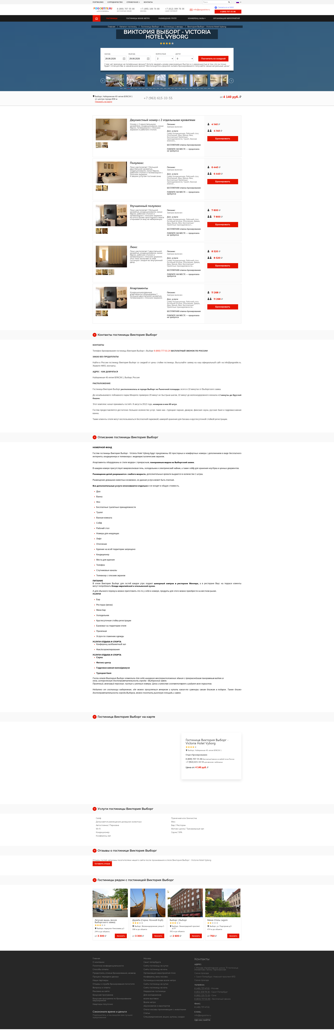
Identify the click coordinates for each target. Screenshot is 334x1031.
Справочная (132, 2)
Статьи (147, 1013)
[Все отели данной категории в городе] (211, 747)
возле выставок (151, 998)
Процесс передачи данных (106, 977)
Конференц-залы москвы (156, 977)
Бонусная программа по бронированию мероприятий (112, 999)
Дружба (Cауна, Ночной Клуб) (147, 920)
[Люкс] (111, 256)
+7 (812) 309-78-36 (174, 9)
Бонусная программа (103, 995)
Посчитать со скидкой (213, 58)
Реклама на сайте (101, 991)
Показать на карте (103, 101)
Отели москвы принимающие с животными (165, 1009)
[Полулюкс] (111, 172)
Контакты (148, 2)
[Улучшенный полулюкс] (111, 215)
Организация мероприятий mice (159, 973)
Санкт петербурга (152, 962)
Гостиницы (111, 18)
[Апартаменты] (111, 298)
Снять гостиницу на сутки (156, 966)
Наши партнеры (100, 980)
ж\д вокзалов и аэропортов (157, 1006)
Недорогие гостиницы (155, 991)
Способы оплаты (101, 969)
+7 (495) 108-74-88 (149, 9)
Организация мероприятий (226, 18)
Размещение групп (168, 18)
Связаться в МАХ (224, 7)
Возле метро (150, 1002)
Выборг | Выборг (178, 920)
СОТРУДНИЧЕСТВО (115, 2)
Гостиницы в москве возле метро (160, 980)
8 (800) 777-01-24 (162, 351)
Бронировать (222, 138)
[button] (121, 88)
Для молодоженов (152, 995)
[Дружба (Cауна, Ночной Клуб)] (148, 903)
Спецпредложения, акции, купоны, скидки (164, 1017)
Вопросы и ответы (101, 987)
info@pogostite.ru (201, 9)
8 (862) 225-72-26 (202, 995)
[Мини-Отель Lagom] (223, 903)
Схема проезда (201, 973)
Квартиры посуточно (103, 1004)
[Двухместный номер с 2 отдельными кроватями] (111, 129)
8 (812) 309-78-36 (202, 992)
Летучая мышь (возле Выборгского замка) (106, 921)
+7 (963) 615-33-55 (158, 97)
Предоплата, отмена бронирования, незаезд (114, 973)
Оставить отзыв (102, 864)
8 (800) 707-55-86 (126, 9)
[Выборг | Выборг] (186, 903)
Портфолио (98, 2)
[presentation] (102, 81)
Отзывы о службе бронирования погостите (114, 984)
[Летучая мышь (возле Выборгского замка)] (111, 903)
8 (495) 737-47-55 (202, 988)
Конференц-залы (196, 18)
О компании (98, 962)
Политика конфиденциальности (108, 966)
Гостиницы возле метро (138, 18)
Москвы (147, 958)
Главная (96, 958)
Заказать (121, 936)
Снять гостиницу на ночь (155, 969)
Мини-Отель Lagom (217, 920)
